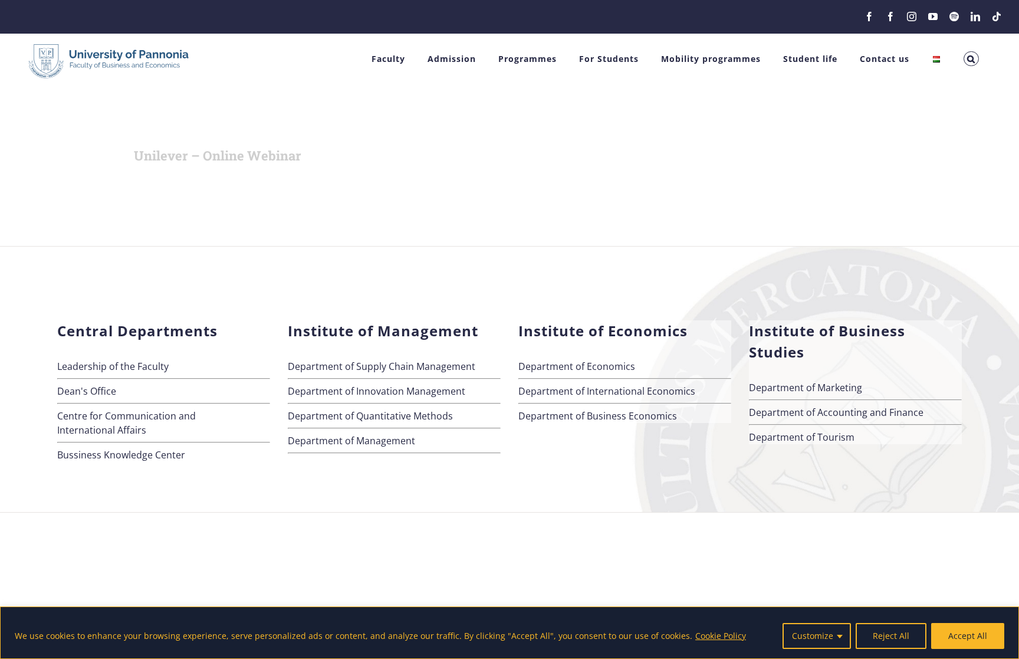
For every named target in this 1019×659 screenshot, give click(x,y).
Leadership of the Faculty (113, 366)
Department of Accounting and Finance (836, 412)
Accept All (967, 635)
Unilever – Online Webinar (217, 155)
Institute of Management (383, 330)
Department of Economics (576, 366)
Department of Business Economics (597, 415)
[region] (509, 632)
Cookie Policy (720, 635)
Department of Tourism (801, 437)
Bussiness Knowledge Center (121, 454)
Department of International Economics (606, 391)
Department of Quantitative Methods (370, 415)
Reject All (891, 635)
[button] (971, 59)
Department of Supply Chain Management (381, 366)
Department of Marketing (805, 387)
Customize (812, 635)
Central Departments (137, 330)
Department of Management (351, 440)
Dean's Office (86, 391)
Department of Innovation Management (376, 391)
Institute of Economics (603, 330)
